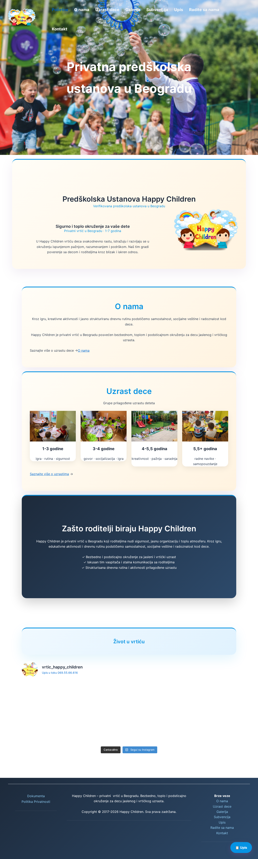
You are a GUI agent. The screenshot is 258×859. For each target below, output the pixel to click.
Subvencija (157, 9)
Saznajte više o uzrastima (49, 474)
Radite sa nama (204, 9)
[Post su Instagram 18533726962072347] (47, 696)
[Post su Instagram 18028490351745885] (211, 696)
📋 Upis (241, 848)
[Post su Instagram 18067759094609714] (211, 729)
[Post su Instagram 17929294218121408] (156, 729)
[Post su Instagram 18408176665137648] (102, 729)
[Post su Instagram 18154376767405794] (47, 729)
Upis (178, 9)
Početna (60, 9)
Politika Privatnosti (36, 802)
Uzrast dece (107, 9)
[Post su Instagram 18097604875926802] (102, 696)
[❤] (156, 696)
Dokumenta (36, 796)
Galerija (132, 9)
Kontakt (59, 29)
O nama (81, 9)
